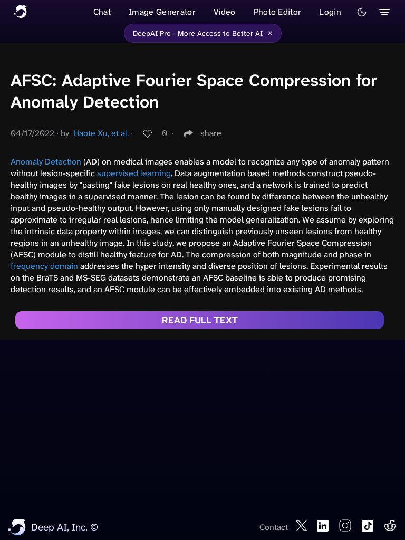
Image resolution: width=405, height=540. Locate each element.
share (210, 133)
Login (330, 11)
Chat (102, 11)
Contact (273, 527)
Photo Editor (278, 11)
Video (225, 11)
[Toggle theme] (361, 12)
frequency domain (44, 266)
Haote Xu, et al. (101, 133)
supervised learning (134, 173)
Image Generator (162, 11)
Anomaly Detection (46, 161)
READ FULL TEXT (200, 320)
